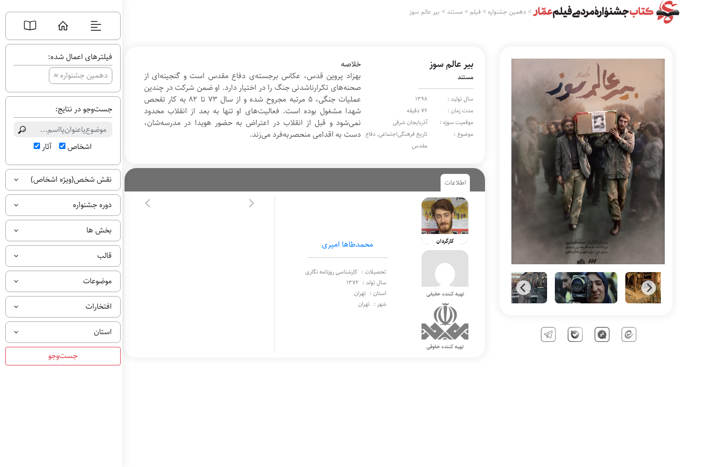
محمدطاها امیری (347, 244)
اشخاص (79, 147)
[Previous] (523, 287)
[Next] (648, 287)
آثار (46, 147)
